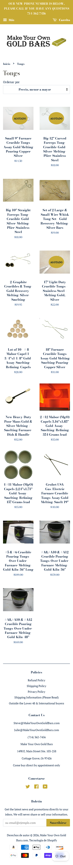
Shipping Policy (36, 686)
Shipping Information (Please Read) (36, 697)
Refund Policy (36, 680)
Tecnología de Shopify (43, 840)
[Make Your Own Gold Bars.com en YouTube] (45, 787)
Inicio (6, 64)
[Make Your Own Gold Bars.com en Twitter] (28, 787)
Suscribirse (58, 822)
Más (11, 20)
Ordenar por (11, 82)
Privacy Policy (36, 692)
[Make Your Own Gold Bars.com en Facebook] (36, 787)
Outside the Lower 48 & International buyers (36, 703)
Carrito (64, 20)
